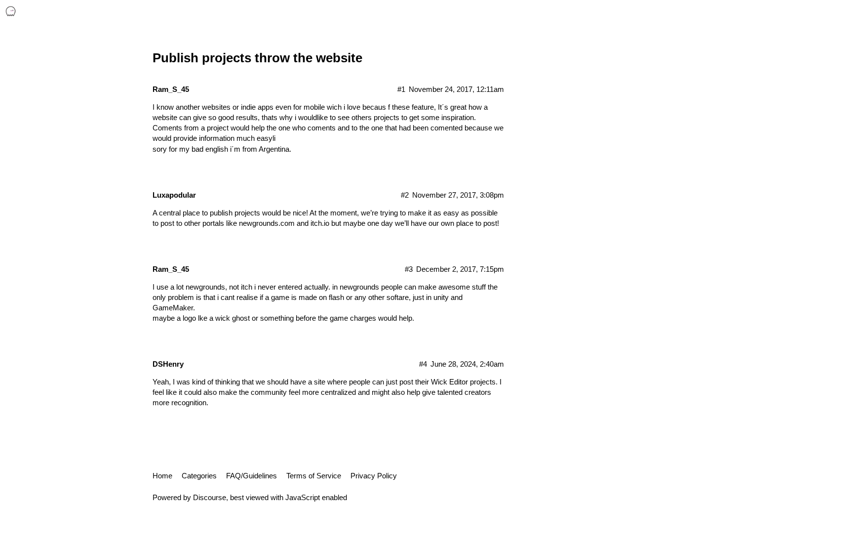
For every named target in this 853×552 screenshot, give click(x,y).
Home (162, 475)
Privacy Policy (373, 475)
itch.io (319, 223)
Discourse (209, 497)
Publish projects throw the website (257, 57)
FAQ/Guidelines (251, 475)
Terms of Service (313, 475)
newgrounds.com (267, 223)
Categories (199, 475)
